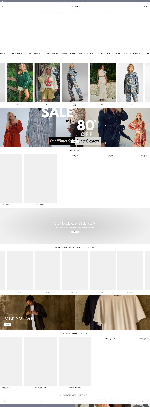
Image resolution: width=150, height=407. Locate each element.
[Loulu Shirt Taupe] (109, 178)
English (145, 1)
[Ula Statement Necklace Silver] (75, 270)
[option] (75, 32)
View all (75, 61)
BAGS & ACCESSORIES (97, 12)
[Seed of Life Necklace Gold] (20, 270)
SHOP (67, 12)
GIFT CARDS (113, 12)
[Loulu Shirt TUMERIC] (40, 178)
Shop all (75, 231)
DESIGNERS (106, 12)
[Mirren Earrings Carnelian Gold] (130, 270)
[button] (71, 50)
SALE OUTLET (61, 12)
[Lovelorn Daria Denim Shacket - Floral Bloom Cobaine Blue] (130, 82)
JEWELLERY (77, 12)
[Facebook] (2, 1)
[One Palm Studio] (75, 6)
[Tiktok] (6, 1)
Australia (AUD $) (139, 1)
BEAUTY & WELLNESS (86, 12)
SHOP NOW (75, 141)
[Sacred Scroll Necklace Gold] (47, 270)
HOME (35, 12)
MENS (72, 12)
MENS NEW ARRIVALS (51, 12)
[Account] (144, 6)
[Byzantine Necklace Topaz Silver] (103, 270)
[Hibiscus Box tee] (47, 82)
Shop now (75, 37)
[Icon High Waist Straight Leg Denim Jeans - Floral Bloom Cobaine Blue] (75, 82)
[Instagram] (4, 1)
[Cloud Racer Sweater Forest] (20, 82)
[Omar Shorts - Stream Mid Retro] (75, 361)
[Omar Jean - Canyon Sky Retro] (40, 361)
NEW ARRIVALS (42, 12)
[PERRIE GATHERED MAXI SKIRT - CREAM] (103, 82)
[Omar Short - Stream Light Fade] (109, 361)
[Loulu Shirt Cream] (75, 178)
